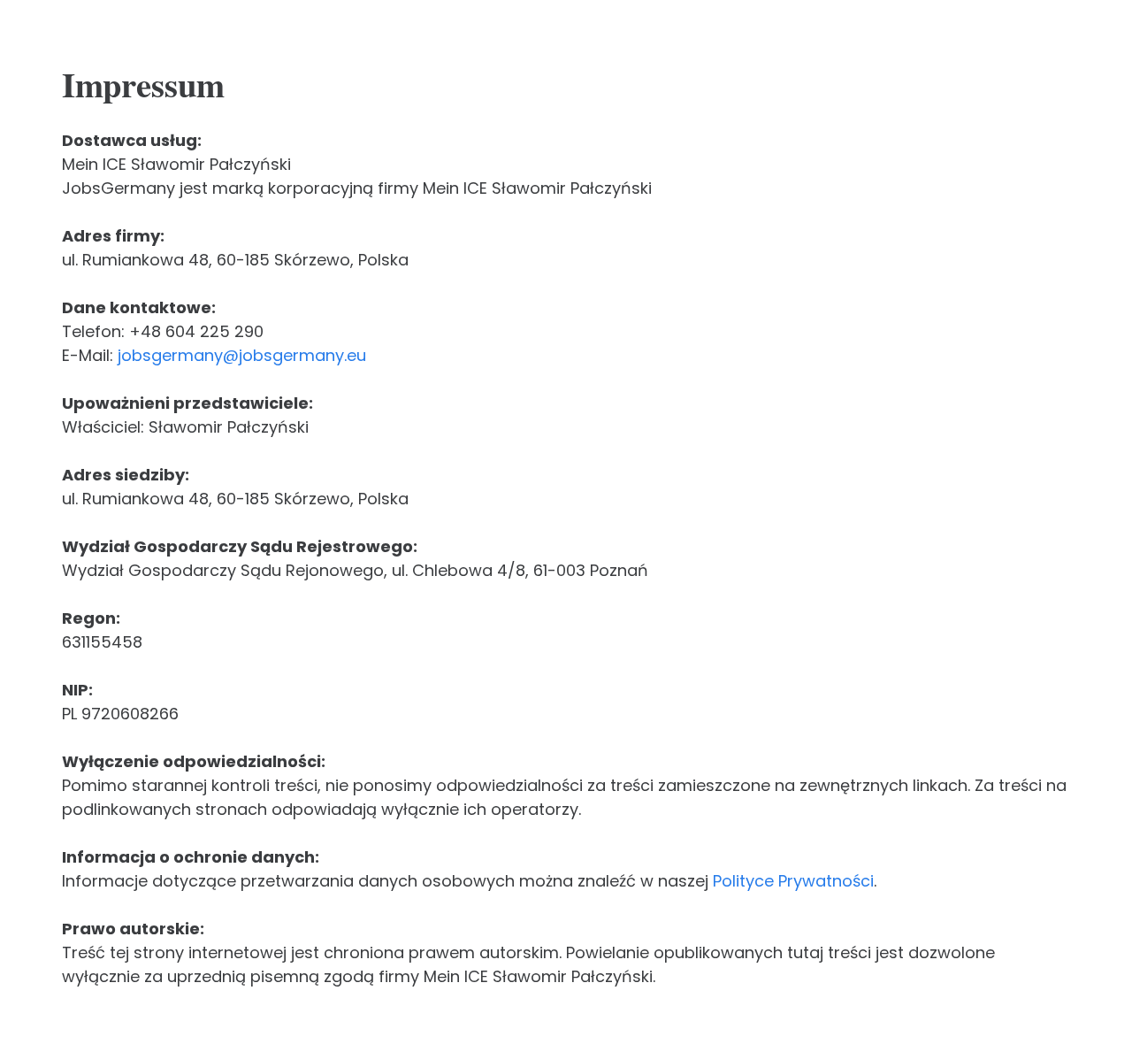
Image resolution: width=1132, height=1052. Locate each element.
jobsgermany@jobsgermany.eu (242, 355)
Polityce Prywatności (793, 881)
